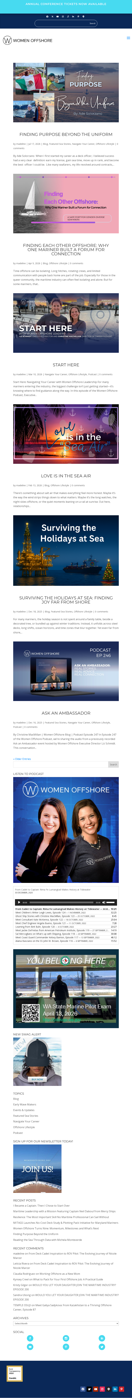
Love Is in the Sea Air (66, 475)
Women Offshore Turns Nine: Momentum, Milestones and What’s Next (56, 1228)
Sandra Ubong (22, 1295)
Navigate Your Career (83, 143)
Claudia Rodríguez (24, 1274)
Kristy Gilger (20, 1285)
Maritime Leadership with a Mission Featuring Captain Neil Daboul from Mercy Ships (64, 1211)
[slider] (110, 902)
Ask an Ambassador (66, 713)
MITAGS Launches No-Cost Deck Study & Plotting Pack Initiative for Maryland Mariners (65, 1223)
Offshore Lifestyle (105, 143)
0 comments (76, 263)
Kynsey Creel (21, 1279)
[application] (66, 902)
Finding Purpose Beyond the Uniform (66, 134)
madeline (21, 143)
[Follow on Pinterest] (78, 17)
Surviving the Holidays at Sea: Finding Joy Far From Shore (66, 600)
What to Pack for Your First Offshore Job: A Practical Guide (68, 1279)
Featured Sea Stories (60, 143)
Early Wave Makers (24, 1104)
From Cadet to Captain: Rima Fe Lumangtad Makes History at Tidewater (52, 889)
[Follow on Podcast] (83, 17)
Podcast (92, 374)
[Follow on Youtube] (58, 17)
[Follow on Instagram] (63, 17)
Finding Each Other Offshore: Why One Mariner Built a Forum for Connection (66, 249)
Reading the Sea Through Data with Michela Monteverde (47, 1240)
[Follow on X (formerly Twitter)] (52, 17)
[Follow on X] (89, 1389)
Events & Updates (23, 1110)
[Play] (19, 902)
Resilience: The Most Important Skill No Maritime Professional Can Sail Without (61, 1217)
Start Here (66, 364)
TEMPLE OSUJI (22, 1305)
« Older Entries (22, 759)
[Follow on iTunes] (68, 17)
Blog (45, 143)
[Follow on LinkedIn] (73, 17)
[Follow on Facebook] (47, 17)
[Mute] (103, 902)
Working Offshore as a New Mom (60, 1274)
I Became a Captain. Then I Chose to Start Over (41, 1205)
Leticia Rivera (21, 1263)
